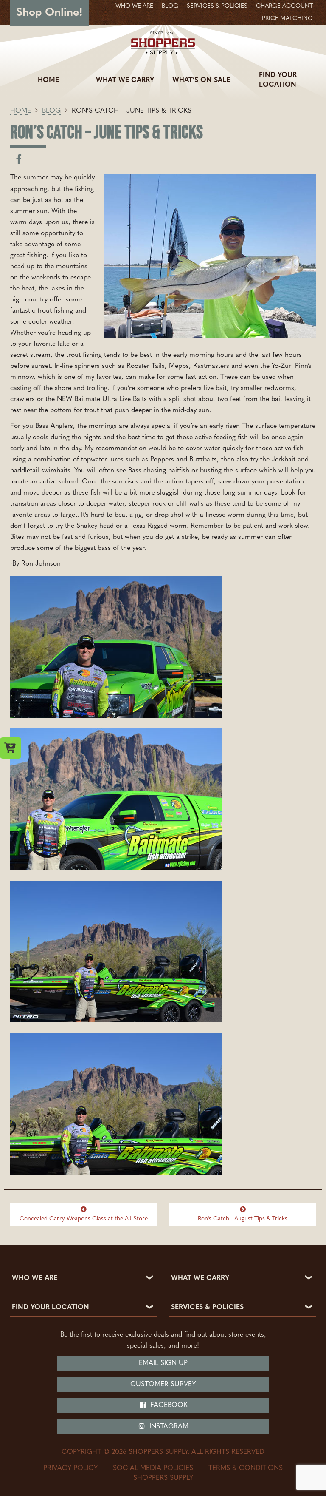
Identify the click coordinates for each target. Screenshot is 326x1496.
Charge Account (284, 6)
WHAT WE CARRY (200, 1278)
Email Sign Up (163, 1363)
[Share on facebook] (18, 161)
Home (48, 80)
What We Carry (125, 80)
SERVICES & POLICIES (207, 1307)
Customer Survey (163, 1384)
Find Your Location (278, 80)
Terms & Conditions (245, 1468)
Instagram (167, 1426)
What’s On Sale (201, 80)
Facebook (168, 1405)
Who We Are (134, 6)
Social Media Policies (153, 1468)
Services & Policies (217, 6)
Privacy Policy (70, 1468)
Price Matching (287, 18)
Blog (170, 6)
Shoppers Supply (163, 1478)
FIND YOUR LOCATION (50, 1307)
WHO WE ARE (34, 1278)
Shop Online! (49, 13)
